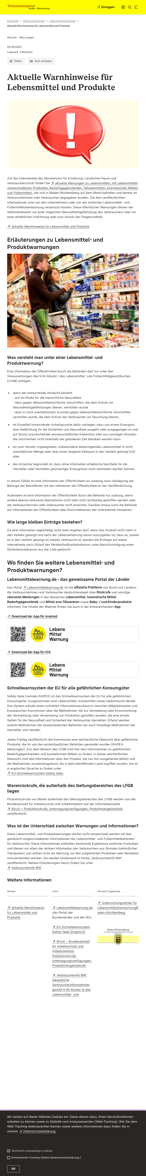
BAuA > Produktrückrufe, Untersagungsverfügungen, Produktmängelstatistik (67, 809)
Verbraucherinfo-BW (26, 868)
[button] (16, 61)
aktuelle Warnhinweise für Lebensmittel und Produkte (51, 226)
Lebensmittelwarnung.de (45, 587)
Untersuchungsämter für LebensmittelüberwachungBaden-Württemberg (117, 907)
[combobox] (123, 7)
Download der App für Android (35, 616)
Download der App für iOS (31, 652)
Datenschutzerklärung (39, 1131)
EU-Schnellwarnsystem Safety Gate (37, 773)
